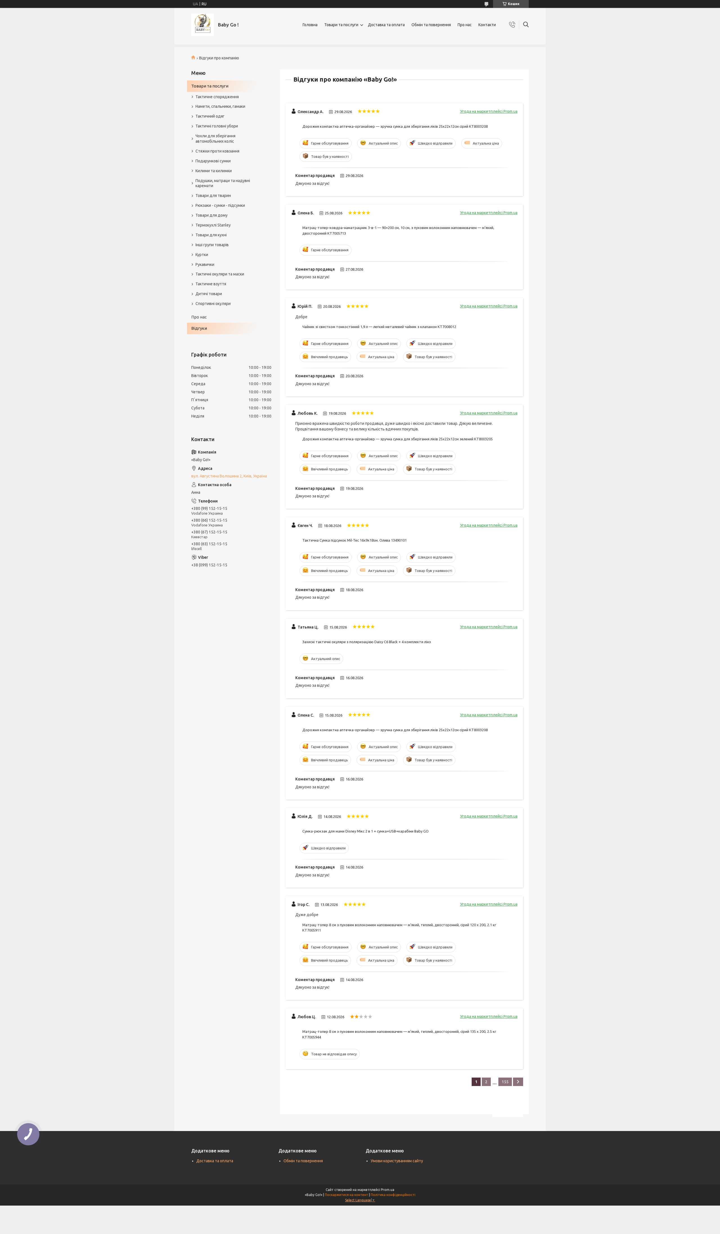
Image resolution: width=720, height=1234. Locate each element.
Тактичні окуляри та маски (219, 274)
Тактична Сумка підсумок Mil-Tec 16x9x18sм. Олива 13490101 (354, 540)
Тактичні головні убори (216, 126)
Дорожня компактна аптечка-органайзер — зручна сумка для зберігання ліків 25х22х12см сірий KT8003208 (395, 126)
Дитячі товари (208, 293)
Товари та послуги (341, 25)
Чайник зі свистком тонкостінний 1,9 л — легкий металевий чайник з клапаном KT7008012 (379, 327)
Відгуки (199, 328)
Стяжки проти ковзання (217, 151)
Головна (310, 25)
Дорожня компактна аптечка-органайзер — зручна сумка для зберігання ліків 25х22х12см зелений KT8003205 (397, 439)
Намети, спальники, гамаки (220, 106)
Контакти (487, 25)
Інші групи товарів (212, 245)
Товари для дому (211, 215)
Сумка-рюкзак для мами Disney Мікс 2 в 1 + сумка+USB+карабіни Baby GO (365, 831)
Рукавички (204, 264)
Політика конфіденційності (393, 1195)
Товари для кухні (211, 235)
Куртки (201, 254)
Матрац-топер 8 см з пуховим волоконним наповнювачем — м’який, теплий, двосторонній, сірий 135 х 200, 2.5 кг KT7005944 (399, 1034)
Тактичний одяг (209, 116)
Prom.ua (387, 1190)
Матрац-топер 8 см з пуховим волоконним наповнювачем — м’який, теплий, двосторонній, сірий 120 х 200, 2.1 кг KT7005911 (399, 927)
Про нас (465, 25)
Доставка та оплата (386, 25)
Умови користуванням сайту (397, 1161)
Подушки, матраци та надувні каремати (222, 183)
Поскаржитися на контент (346, 1195)
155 (505, 1082)
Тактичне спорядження (217, 97)
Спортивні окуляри (213, 303)
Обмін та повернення (431, 25)
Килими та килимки (213, 171)
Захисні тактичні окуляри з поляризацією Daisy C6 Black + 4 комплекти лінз (366, 642)
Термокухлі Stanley (213, 225)
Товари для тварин (213, 195)
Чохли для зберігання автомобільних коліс (215, 138)
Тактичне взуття (210, 284)
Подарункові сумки (213, 161)
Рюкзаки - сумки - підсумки (220, 205)
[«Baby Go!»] (202, 25)
